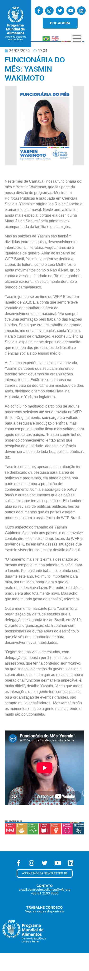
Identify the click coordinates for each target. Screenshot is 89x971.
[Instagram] (49, 10)
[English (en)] (55, 38)
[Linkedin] (81, 10)
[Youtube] (70, 10)
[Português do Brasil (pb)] (46, 38)
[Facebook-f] (39, 10)
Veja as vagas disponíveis (44, 911)
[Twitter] (60, 10)
